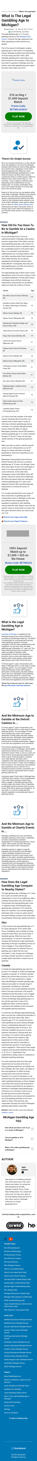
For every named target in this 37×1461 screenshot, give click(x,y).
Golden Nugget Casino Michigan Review (18, 1360)
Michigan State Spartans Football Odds (18, 1297)
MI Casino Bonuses (11, 1262)
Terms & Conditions (11, 1413)
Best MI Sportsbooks (12, 1248)
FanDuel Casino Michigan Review (16, 1356)
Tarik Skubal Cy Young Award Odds (16, 1310)
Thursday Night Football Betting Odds (17, 1279)
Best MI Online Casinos (12, 1258)
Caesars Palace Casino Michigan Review (16, 1331)
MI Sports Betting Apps (12, 1251)
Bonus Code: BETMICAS (18, 562)
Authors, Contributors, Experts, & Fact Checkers (17, 1381)
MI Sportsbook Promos (12, 1255)
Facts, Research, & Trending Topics (16, 1386)
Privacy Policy (9, 1406)
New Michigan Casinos (12, 1265)
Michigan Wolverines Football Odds (17, 1293)
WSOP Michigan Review (12, 1367)
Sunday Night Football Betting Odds (17, 1283)
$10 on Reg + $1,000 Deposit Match (18, 98)
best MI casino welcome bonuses (17, 685)
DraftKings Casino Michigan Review (17, 1342)
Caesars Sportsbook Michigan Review (18, 1327)
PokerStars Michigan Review (14, 1363)
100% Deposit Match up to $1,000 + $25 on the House (18, 553)
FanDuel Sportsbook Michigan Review (17, 1353)
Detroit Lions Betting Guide (14, 1269)
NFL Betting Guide (10, 1290)
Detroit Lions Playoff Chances (16, 521)
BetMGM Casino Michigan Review (16, 1323)
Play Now (18, 116)
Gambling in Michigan (9, 634)
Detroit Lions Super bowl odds (15, 517)
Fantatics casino (7, 1112)
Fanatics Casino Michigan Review (16, 1349)
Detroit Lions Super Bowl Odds (15, 1272)
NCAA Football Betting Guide (14, 1300)
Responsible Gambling (12, 1402)
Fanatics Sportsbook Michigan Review (18, 1346)
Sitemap (7, 1409)
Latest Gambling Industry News (15, 1393)
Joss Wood (25, 32)
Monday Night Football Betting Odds (17, 1286)
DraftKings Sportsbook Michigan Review (16, 1337)
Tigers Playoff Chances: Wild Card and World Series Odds (18, 1305)
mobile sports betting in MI (23, 204)
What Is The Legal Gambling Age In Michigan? (16, 1397)
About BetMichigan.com (12, 1376)
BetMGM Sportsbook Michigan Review (18, 1320)
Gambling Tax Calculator (12, 1389)
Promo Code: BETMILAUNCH (18, 108)
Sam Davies (10, 29)
